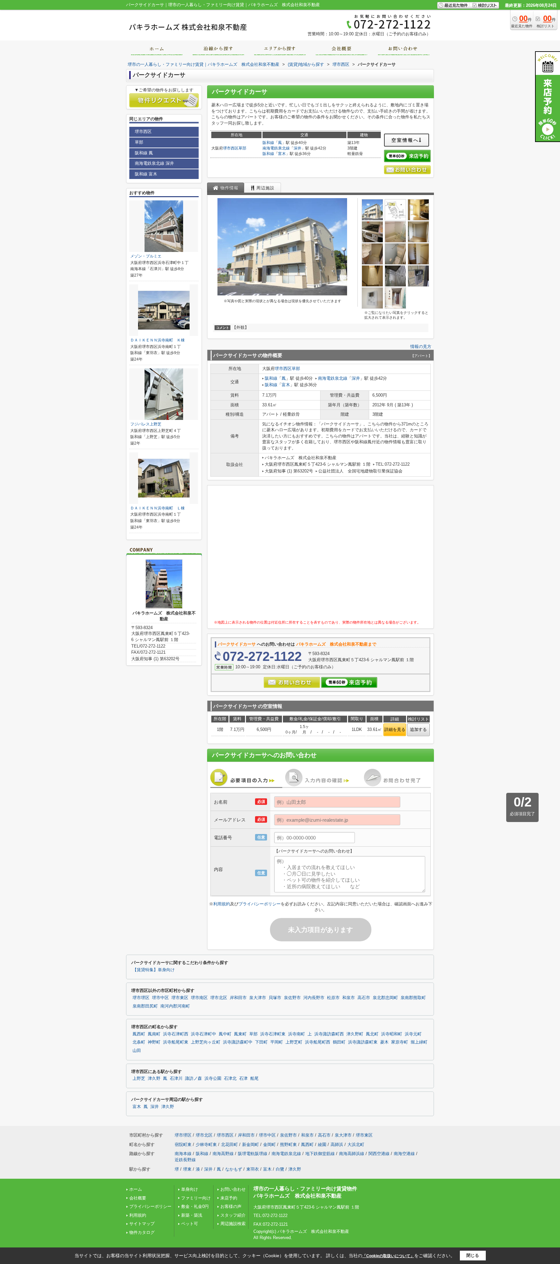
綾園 (322, 1144)
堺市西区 (231, 148)
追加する (418, 729)
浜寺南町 (296, 1034)
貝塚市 (275, 998)
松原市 (333, 998)
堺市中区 (160, 998)
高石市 (363, 998)
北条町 (139, 1042)
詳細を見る (394, 729)
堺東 (187, 1169)
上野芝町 (294, 1042)
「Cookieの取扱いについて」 (388, 1256)
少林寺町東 (206, 1144)
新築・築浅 (191, 1215)
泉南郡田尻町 (145, 1006)
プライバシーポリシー (260, 903)
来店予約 (228, 1198)
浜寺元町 (413, 1034)
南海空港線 (404, 1153)
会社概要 (137, 1198)
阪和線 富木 (146, 174)
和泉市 (348, 998)
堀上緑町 (419, 1042)
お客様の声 (230, 1206)
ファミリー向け (196, 1198)
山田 (137, 1050)
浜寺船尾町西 (317, 1042)
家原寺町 (399, 1042)
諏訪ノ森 (193, 1078)
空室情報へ (405, 140)
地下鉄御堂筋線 (320, 1153)
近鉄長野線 (185, 1159)
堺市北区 (218, 998)
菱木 (384, 1042)
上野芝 (139, 1078)
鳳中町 (225, 1034)
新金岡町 (250, 1144)
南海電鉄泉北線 (276, 148)
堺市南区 (199, 998)
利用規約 (221, 903)
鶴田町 (339, 1042)
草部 (242, 148)
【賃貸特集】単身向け (154, 970)
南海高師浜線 (351, 1153)
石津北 (230, 1078)
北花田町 (229, 1144)
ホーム (135, 1189)
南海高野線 (223, 1153)
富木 (282, 153)
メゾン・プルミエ (145, 256)
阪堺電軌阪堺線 (252, 1153)
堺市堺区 (141, 998)
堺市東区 (179, 998)
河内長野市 (313, 998)
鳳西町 (139, 1034)
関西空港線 (379, 1153)
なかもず (233, 1169)
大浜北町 (355, 1144)
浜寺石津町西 (175, 1034)
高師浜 (337, 1144)
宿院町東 (183, 1144)
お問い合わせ (233, 1189)
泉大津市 (257, 998)
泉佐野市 (292, 998)
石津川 (176, 1078)
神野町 (154, 1042)
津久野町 (354, 1034)
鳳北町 (372, 1034)
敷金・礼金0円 (195, 1206)
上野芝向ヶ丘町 (205, 1042)
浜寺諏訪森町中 (237, 1042)
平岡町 (276, 1042)
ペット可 (189, 1223)
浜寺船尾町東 (175, 1042)
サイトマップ (142, 1223)
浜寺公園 (212, 1078)
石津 (243, 1078)
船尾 (254, 1078)
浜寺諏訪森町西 (329, 1034)
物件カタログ (142, 1232)
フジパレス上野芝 (145, 424)
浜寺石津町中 (203, 1034)
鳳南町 (154, 1034)
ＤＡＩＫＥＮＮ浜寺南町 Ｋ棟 (157, 340)
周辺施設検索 (233, 1223)
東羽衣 (252, 1169)
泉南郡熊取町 (413, 998)
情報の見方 (420, 346)
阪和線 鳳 (144, 152)
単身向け (191, 1189)
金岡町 (269, 1144)
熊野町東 (288, 1144)
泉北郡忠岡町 (385, 998)
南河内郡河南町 (175, 1006)
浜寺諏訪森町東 (363, 1042)
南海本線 (183, 1153)
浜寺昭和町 (391, 1034)
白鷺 (280, 1169)
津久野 (154, 1078)
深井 (297, 148)
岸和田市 (238, 998)
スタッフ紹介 (233, 1215)
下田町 (261, 1042)
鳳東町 (240, 1034)
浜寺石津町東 (273, 1034)
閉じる (472, 1255)
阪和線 (268, 142)
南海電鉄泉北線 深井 (154, 163)
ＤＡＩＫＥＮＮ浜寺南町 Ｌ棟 (157, 508)
